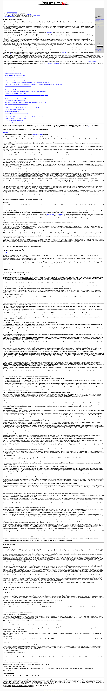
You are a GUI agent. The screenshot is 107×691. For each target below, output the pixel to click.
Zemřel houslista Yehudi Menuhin (11, 89)
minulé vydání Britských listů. (12, 12)
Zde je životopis (18, 13)
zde (13, 14)
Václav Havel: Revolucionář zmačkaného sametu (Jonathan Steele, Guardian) (18, 86)
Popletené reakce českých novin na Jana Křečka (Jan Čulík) (15, 122)
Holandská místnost (99, 40)
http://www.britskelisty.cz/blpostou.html (90, 61)
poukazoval (63, 52)
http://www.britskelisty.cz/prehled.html (51, 63)
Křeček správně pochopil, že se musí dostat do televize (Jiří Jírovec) (16, 113)
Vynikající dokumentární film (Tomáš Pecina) (99, 33)
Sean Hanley (6, 132)
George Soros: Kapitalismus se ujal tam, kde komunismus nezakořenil (16, 96)
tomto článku (49, 32)
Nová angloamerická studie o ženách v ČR (12, 111)
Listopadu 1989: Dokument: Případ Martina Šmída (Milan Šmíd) (16, 118)
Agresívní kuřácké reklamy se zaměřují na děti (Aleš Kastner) (15, 75)
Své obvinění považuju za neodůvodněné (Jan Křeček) (14, 120)
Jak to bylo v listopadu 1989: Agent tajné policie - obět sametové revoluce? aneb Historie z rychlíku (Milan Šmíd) (24, 116)
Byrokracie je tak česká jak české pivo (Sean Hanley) (99, 26)
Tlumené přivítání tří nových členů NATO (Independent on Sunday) (16, 93)
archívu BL (87, 126)
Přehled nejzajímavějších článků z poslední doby (99, 22)
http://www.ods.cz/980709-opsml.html (54, 214)
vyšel (11, 53)
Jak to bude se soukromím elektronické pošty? (13, 73)
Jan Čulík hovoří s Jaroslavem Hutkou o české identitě (98, 37)
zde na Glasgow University (35, 15)
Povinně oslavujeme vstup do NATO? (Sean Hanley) (14, 105)
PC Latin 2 (100, 49)
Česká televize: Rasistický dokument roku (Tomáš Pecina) (15, 100)
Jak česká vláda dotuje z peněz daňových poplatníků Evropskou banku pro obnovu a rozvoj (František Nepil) (23, 107)
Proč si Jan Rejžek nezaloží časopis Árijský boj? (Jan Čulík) (15, 80)
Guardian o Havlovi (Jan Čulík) (10, 87)
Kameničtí (99, 50)
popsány (45, 150)
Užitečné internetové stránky (9, 16)
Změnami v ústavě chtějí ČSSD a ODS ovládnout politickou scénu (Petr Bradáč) (99, 29)
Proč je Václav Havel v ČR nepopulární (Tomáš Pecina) (14, 109)
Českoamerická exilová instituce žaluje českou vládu (14, 77)
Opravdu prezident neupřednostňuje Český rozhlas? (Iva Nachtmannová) (17, 98)
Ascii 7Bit (97, 49)
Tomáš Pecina (6, 252)
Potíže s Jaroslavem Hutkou (9, 71)
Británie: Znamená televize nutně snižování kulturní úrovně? (15, 114)
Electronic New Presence (37, 134)
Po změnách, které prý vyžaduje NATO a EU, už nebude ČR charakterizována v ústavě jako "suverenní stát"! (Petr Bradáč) (25, 91)
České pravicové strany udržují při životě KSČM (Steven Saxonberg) (16, 104)
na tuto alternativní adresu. (28, 14)
